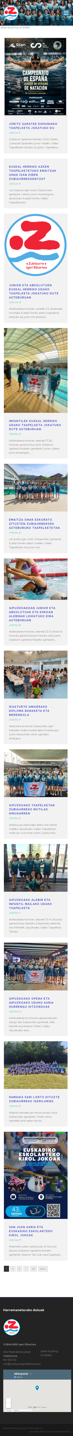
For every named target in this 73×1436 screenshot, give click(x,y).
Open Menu (66, 13)
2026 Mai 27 (15, 1240)
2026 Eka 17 (15, 719)
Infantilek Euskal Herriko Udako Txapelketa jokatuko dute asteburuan (35, 425)
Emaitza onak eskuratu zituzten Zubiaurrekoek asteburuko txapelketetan (34, 524)
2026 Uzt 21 (14, 132)
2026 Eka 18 (15, 625)
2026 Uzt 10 (15, 183)
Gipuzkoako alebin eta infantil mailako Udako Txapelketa (30, 904)
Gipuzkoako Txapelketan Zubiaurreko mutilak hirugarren (32, 809)
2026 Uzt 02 (15, 302)
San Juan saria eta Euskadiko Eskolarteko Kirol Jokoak (31, 1231)
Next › (43, 1268)
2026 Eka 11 (14, 913)
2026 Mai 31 (14, 1106)
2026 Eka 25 (15, 434)
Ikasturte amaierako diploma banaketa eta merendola (29, 711)
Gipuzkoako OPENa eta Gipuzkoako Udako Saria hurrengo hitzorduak (31, 1002)
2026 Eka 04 (15, 1011)
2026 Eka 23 (15, 532)
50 (33, 1268)
